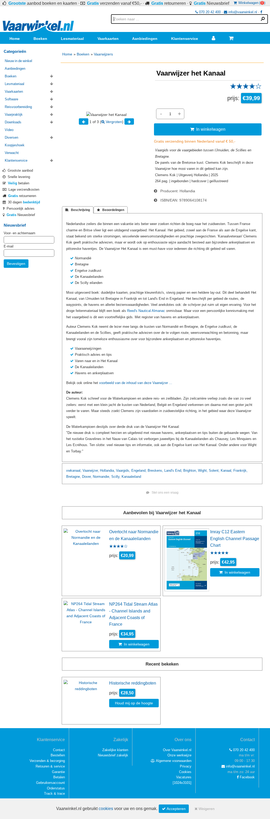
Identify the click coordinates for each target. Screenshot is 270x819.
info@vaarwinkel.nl (242, 12)
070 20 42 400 (209, 12)
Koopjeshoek (15, 145)
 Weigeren (205, 809)
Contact (59, 750)
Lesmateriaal (72, 38)
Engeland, (139, 470)
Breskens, (155, 470)
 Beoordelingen (110, 210)
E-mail (8, 246)
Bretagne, (73, 476)
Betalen (59, 777)
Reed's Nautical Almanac (146, 311)
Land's (169, 470)
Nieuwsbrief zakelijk (113, 755)
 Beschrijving (77, 210)
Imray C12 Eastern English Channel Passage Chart (234, 538)
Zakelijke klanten (115, 750)
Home (14, 38)
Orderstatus (56, 788)
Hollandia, (107, 470)
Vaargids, (123, 470)
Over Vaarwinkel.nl (177, 750)
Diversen (11, 137)
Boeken (40, 38)
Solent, (214, 470)
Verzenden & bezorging (47, 761)
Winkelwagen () (251, 2)
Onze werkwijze (179, 755)
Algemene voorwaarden (173, 761)
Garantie (58, 772)
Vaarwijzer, (91, 470)
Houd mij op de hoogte (134, 703)
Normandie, (101, 476)
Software (11, 99)
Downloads (13, 122)
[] (182, 783)
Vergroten (113, 122)
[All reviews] (246, 88)
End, (178, 470)
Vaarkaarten (108, 38)
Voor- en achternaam (19, 233)
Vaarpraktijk (14, 114)
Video (9, 130)
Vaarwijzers (103, 54)
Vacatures (183, 777)
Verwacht (12, 153)
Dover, (87, 476)
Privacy (185, 766)
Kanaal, (226, 470)
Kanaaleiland (131, 476)
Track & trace (54, 793)
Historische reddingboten (132, 683)
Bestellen (58, 755)
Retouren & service (50, 766)
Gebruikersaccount (50, 783)
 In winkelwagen (207, 129)
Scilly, (115, 476)
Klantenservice (184, 38)
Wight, (203, 470)
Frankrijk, (240, 470)
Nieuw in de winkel (18, 61)
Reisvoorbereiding (18, 107)
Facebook (247, 777)
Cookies (185, 772)
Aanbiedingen (144, 38)
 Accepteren (174, 809)
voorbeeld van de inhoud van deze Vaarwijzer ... (135, 383)
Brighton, (190, 470)
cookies (106, 808)
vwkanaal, (73, 470)
